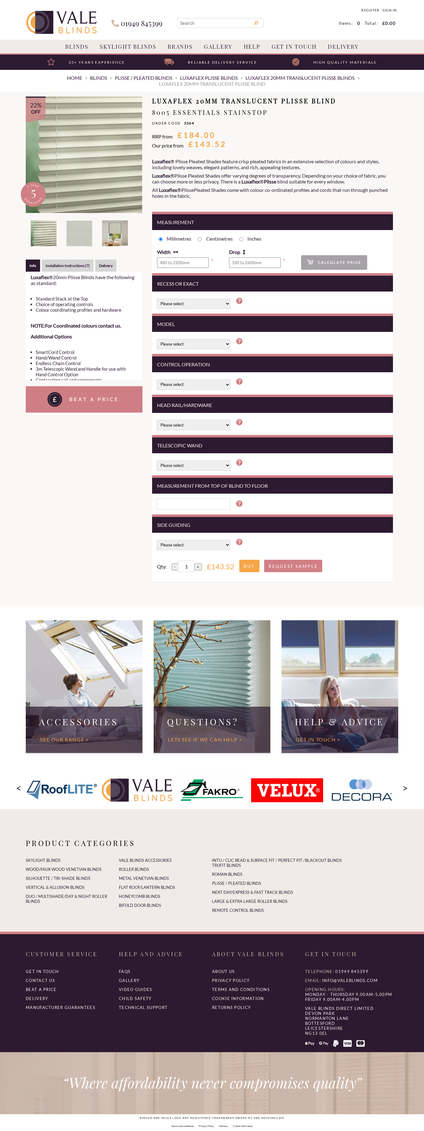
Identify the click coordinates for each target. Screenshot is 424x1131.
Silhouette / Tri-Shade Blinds (58, 878)
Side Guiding (173, 525)
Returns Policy (231, 1007)
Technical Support (143, 1007)
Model (166, 324)
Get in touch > (318, 739)
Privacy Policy (231, 980)
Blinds (76, 46)
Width (164, 252)
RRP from (162, 136)
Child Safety (135, 998)
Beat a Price (41, 989)
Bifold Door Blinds (140, 905)
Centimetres (219, 239)
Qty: (162, 566)
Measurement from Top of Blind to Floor (212, 486)
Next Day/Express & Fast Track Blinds (252, 892)
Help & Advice (340, 721)
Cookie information (238, 998)
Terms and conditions (241, 989)
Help (252, 46)
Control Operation (183, 364)
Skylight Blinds (128, 46)
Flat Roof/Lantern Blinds (147, 887)
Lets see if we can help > (205, 739)
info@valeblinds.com (350, 980)
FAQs (124, 971)
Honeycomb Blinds (139, 896)
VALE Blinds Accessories (145, 860)
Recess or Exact (178, 284)
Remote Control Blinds (238, 910)
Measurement (175, 222)
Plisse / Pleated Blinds (236, 883)
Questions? (203, 721)
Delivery (343, 46)
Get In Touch (294, 46)
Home (74, 78)
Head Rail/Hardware (184, 405)
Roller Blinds (134, 869)
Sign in (389, 10)
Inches (254, 239)
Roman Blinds (227, 874)
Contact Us (40, 980)
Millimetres (179, 239)
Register (370, 10)
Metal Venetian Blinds (144, 878)
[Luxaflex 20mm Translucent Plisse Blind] (84, 155)
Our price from (167, 145)
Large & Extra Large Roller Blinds (249, 901)
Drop (234, 252)
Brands (180, 46)
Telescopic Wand (179, 445)
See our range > (64, 739)
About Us (223, 971)
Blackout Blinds (323, 860)
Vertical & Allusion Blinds (55, 887)
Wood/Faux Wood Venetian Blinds (63, 869)
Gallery (218, 46)
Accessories (78, 721)
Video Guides (135, 989)
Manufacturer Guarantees (60, 1007)
